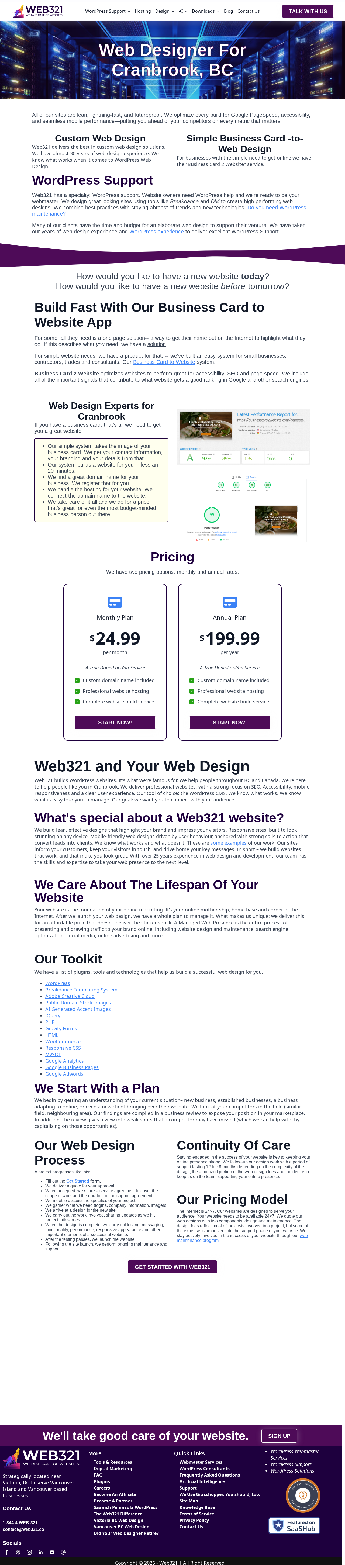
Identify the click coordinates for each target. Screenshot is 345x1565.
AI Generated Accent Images (78, 1009)
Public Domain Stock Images (78, 1002)
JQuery (52, 1015)
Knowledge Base (197, 1507)
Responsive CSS (63, 1048)
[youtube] (52, 1552)
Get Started (77, 1181)
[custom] (18, 1552)
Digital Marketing (113, 1468)
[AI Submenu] (186, 11)
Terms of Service (197, 1514)
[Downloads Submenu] (218, 11)
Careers (102, 1488)
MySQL (53, 1054)
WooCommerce (63, 1041)
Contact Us (248, 11)
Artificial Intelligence (202, 1481)
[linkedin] (41, 1552)
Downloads (203, 11)
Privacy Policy (194, 1520)
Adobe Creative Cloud (70, 996)
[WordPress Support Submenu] (129, 11)
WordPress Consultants (205, 1468)
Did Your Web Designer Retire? (125, 1533)
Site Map (189, 1501)
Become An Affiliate (115, 1494)
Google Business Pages (72, 1067)
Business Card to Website (164, 362)
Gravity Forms (61, 1028)
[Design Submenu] (173, 11)
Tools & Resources (113, 1462)
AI (181, 11)
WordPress (57, 983)
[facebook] (7, 1552)
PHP (50, 1022)
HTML (51, 1035)
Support (188, 1488)
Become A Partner (113, 1501)
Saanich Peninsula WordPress (125, 1507)
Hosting (143, 11)
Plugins (102, 1481)
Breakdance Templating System (81, 989)
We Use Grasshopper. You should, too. (211, 1494)
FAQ (98, 1475)
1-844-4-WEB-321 (20, 1523)
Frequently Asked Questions (210, 1475)
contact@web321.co (23, 1529)
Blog (228, 11)
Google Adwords (64, 1073)
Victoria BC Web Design (118, 1520)
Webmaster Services (201, 1462)
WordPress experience (156, 231)
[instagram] (29, 1552)
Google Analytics (64, 1061)
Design (162, 11)
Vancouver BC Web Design (122, 1527)
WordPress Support (105, 11)
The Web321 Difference (118, 1514)
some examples (229, 842)
